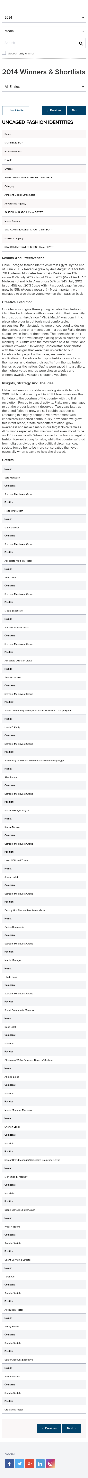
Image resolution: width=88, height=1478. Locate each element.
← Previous (54, 110)
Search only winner (21, 53)
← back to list (15, 110)
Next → (76, 110)
